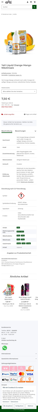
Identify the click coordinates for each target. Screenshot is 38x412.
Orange (28, 243)
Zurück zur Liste (7, 14)
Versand (16, 105)
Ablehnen (30, 406)
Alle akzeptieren (8, 406)
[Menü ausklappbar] (2, 1)
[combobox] (19, 91)
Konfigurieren (19, 406)
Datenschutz (14, 401)
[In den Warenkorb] (2, 20)
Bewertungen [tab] (20, 131)
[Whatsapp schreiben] (4, 348)
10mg (22, 235)
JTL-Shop (22, 409)
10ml (18, 227)
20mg (18, 235)
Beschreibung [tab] (6, 131)
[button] (27, 2)
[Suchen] (34, 7)
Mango (18, 243)
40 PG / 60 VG (20, 231)
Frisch (23, 243)
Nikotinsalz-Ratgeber (27, 182)
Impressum (6, 401)
